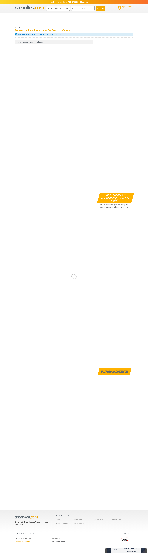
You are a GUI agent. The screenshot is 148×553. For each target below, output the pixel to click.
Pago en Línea (98, 520)
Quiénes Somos (62, 523)
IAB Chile (124, 538)
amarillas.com (29, 7)
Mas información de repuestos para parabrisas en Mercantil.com (39, 34)
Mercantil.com (116, 520)
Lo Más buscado (80, 523)
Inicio (58, 520)
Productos (78, 520)
